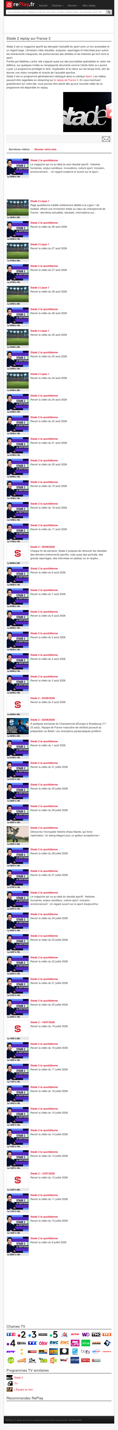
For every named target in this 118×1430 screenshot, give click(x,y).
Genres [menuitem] (72, 5)
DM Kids (53, 1360)
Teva (85, 1343)
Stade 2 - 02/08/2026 (42, 698)
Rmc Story (64, 1343)
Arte (74, 1334)
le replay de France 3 (66, 80)
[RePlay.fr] (21, 4)
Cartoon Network (32, 1360)
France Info (21, 1351)
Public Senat (85, 1360)
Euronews (64, 1351)
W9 (85, 1334)
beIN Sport (85, 1351)
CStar (21, 1343)
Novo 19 (10, 1351)
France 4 (10, 1343)
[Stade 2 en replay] (87, 112)
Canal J (21, 1360)
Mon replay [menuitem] (89, 5)
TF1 (10, 1334)
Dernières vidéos (19, 149)
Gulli (10, 1360)
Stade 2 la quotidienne (44, 160)
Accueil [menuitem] (43, 5)
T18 (107, 1343)
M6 (64, 1334)
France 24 (74, 1351)
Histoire (96, 1360)
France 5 (53, 1334)
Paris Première (96, 1343)
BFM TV (42, 1351)
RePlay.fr (10, 1420)
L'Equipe (106, 1351)
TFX (106, 1334)
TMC (96, 1334)
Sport (89, 76)
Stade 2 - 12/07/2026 (42, 1173)
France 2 (21, 1334)
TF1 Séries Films (32, 1343)
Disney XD (42, 1360)
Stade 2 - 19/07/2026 (42, 1022)
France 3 (32, 1334)
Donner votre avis (45, 149)
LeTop (64, 1360)
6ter (43, 1343)
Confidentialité (75, 1420)
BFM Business (53, 1351)
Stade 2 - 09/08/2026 (42, 547)
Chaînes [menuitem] (57, 5)
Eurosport (96, 1351)
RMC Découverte (53, 1343)
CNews (32, 1351)
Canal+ (42, 1334)
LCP (74, 1360)
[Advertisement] (59, 24)
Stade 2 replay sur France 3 (28, 38)
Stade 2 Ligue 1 (39, 201)
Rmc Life (75, 1343)
